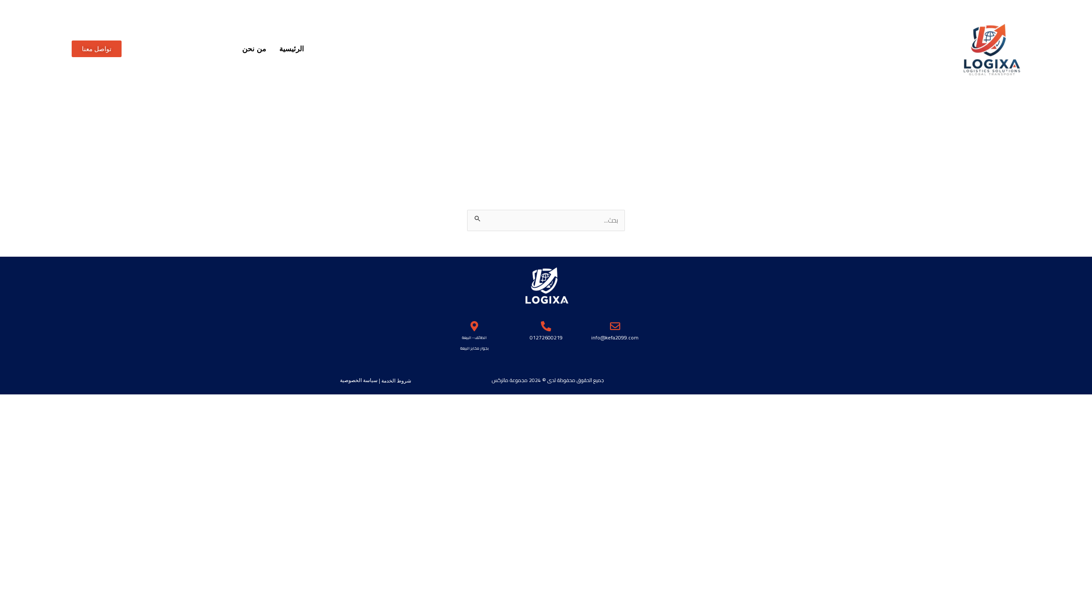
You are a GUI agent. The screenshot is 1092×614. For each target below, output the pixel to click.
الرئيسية (291, 49)
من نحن (254, 49)
